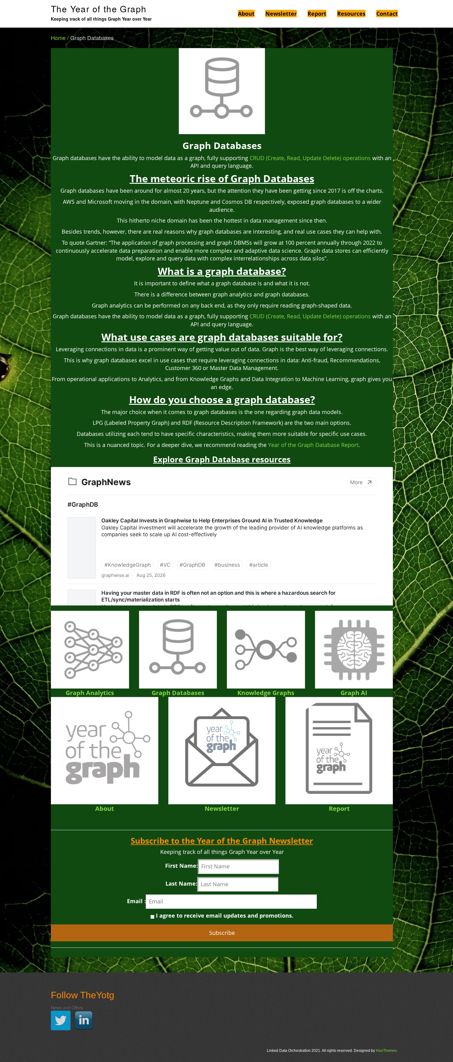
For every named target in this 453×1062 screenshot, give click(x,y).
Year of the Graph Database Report (313, 445)
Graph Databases (178, 693)
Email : (136, 901)
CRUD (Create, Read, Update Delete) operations (310, 158)
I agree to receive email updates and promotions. (223, 915)
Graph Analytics (90, 693)
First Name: (181, 865)
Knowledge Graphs (265, 693)
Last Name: (181, 883)
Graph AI (354, 693)
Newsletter (222, 808)
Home (58, 38)
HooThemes (386, 1050)
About (104, 808)
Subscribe (222, 932)
